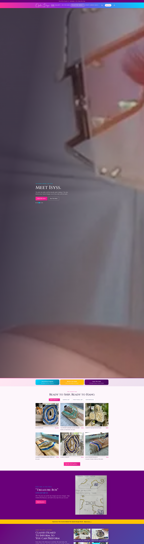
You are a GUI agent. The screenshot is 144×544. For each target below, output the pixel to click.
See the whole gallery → (72, 464)
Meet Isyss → (88, 521)
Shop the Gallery (41, 204)
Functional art (78, 399)
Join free (108, 5)
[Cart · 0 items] (102, 5)
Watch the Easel (55, 204)
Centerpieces (90, 399)
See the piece (40, 502)
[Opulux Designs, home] (43, 5)
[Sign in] (114, 5)
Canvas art (66, 399)
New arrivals (54, 399)
